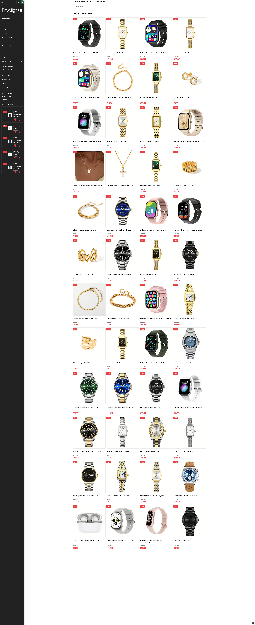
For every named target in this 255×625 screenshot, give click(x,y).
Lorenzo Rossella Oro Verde (150, 186)
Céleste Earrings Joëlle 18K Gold (185, 97)
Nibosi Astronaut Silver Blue (183, 363)
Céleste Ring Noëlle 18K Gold (83, 274)
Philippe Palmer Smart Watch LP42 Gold (17, 165)
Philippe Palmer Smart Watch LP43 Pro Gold (189, 141)
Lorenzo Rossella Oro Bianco (17, 126)
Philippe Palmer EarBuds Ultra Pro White (87, 540)
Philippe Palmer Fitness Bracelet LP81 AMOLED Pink (153, 541)
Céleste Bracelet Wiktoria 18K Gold (119, 97)
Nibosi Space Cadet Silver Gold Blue (119, 230)
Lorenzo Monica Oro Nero (149, 274)
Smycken (4, 42)
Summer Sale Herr (8, 66)
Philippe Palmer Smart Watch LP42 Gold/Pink (155, 319)
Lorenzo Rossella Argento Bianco (118, 451)
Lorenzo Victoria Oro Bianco (149, 141)
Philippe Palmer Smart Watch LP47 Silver (120, 540)
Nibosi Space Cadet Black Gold (184, 274)
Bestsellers (5, 87)
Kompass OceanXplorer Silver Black (119, 274)
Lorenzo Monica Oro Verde (149, 97)
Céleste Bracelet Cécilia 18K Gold (84, 230)
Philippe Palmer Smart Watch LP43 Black (17, 113)
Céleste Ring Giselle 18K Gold (184, 186)
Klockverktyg (5, 79)
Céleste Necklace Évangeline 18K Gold (120, 186)
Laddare (4, 58)
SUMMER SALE (6, 62)
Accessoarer (5, 54)
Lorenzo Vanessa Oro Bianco (184, 319)
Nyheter (4, 22)
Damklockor (5, 30)
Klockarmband (6, 46)
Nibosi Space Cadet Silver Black (150, 407)
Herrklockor (5, 26)
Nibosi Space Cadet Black (182, 540)
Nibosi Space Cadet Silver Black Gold (85, 496)
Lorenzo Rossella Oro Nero (116, 363)
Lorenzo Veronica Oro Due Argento (152, 496)
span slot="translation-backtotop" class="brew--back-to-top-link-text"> (253, 623)
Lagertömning (6, 75)
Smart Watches (6, 34)
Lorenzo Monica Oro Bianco (16, 153)
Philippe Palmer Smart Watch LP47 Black (188, 230)
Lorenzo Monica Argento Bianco (185, 451)
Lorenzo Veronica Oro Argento (117, 141)
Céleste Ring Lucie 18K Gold (82, 363)
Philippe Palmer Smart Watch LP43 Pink (153, 230)
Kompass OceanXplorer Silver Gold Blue (120, 407)
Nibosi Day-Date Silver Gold (149, 451)
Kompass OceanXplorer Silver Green (85, 407)
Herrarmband (5, 50)
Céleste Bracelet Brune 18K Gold (118, 319)
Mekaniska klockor (7, 38)
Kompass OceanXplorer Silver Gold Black (87, 451)
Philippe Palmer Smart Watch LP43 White (188, 407)
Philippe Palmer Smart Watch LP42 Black (17, 139)
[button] (22, 2)
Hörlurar (4, 83)
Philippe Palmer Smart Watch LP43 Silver (87, 141)
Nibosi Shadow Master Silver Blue (185, 496)
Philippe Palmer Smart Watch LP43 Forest (154, 363)
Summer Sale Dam (8, 70)
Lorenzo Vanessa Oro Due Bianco (118, 496)
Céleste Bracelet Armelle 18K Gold (85, 319)
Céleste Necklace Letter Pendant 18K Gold (87, 186)
